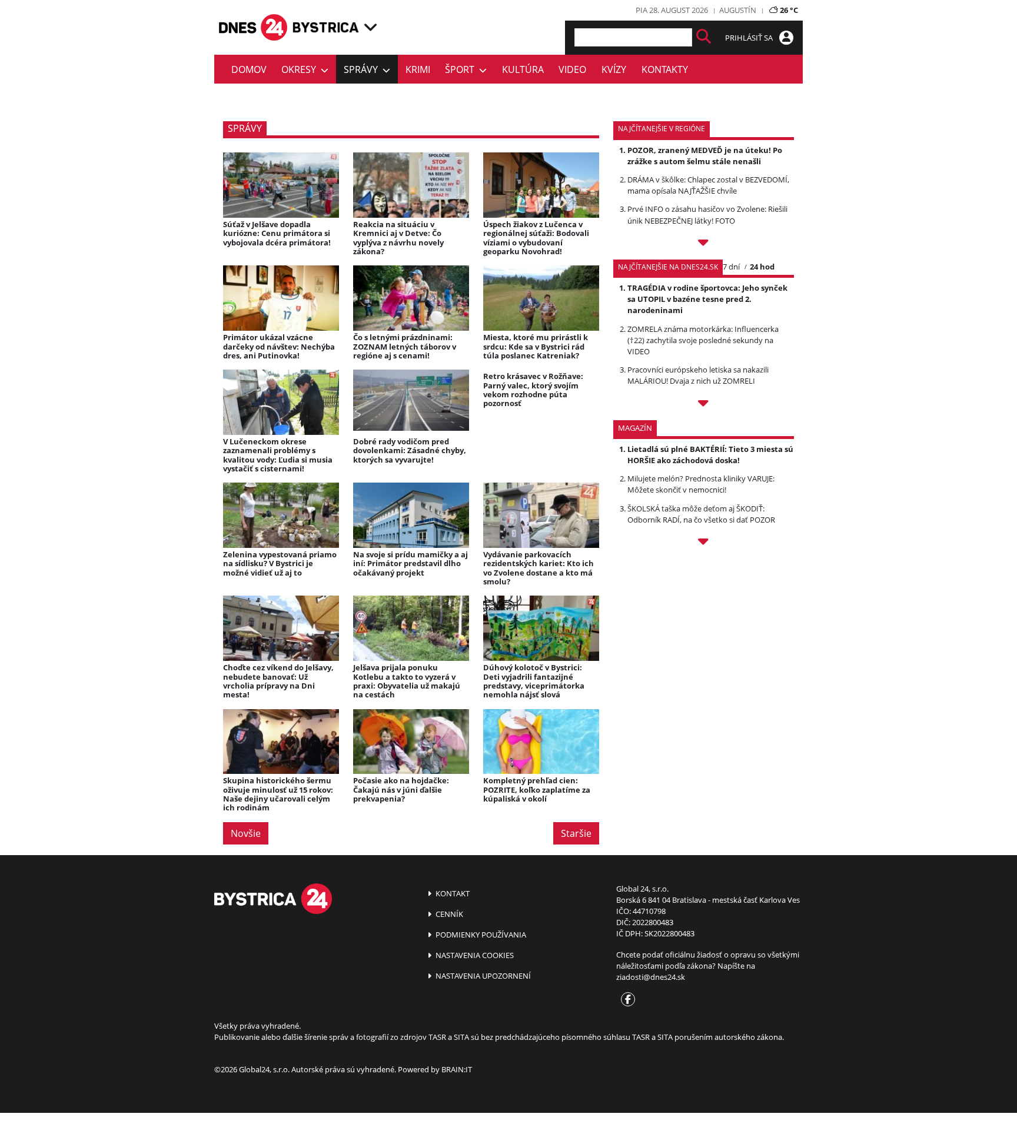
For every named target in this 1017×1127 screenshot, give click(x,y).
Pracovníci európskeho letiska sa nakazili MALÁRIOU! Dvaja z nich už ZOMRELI (698, 375)
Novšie (246, 833)
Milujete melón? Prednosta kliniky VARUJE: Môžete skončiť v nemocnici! (701, 484)
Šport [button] (462, 69)
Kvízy (613, 69)
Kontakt (452, 893)
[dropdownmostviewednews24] (703, 404)
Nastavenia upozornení (482, 975)
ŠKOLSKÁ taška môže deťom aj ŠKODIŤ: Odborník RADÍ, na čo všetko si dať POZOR (701, 514)
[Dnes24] (326, 27)
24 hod (762, 266)
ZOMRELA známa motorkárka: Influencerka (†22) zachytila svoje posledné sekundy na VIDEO (703, 340)
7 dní (731, 266)
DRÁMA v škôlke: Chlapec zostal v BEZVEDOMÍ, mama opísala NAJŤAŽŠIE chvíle (708, 185)
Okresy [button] (301, 69)
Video (572, 69)
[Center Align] (703, 37)
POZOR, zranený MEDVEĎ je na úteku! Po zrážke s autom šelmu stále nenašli (704, 156)
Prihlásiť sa (750, 37)
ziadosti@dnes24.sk (650, 977)
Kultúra (523, 69)
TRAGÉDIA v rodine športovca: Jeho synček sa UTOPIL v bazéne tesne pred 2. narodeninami (707, 298)
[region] (370, 27)
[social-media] (625, 1000)
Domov (249, 69)
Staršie (576, 833)
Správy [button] (363, 69)
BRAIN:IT (456, 1069)
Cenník (448, 914)
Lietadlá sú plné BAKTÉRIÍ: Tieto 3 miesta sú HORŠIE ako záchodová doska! (710, 455)
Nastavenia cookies (474, 955)
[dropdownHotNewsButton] (703, 543)
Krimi (418, 69)
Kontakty (665, 69)
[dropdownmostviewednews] (703, 244)
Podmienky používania (480, 934)
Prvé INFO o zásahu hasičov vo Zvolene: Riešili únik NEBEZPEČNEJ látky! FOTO (707, 214)
